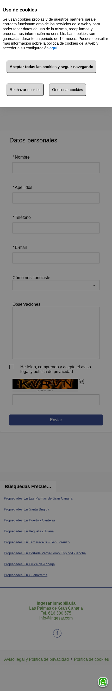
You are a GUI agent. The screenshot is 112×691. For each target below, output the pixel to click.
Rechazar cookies (25, 89)
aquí (53, 48)
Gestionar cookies (67, 89)
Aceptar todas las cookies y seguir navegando (51, 66)
